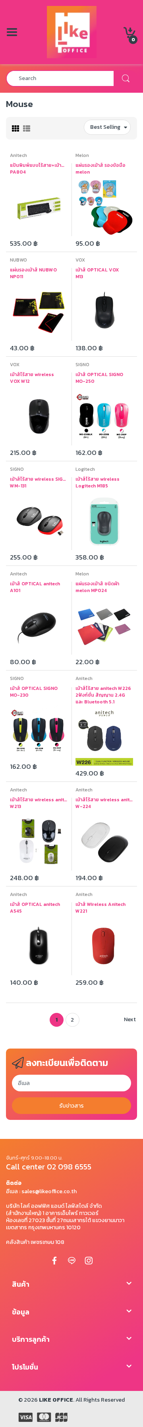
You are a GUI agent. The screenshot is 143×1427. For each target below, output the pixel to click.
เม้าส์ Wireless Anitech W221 (100, 908)
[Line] (71, 1260)
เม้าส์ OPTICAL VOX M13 (97, 273)
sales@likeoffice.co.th (49, 1191)
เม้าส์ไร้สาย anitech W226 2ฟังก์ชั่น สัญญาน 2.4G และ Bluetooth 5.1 (103, 695)
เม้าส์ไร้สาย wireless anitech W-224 (104, 803)
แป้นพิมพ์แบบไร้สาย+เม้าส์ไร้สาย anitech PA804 (39, 169)
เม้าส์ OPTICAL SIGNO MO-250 (99, 378)
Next (130, 1019)
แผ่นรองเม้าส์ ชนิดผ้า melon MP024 (97, 587)
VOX (80, 260)
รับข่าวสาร (71, 1106)
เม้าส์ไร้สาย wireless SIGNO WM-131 (39, 482)
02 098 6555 (69, 1167)
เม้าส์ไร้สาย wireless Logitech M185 (97, 482)
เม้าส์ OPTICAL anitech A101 (35, 587)
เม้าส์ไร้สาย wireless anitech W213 (39, 803)
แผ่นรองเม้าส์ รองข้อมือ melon (100, 169)
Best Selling (105, 127)
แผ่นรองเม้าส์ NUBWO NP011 (33, 273)
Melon (82, 155)
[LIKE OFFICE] (72, 31)
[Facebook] (54, 1260)
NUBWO (18, 260)
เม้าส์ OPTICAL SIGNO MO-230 (34, 692)
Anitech (18, 155)
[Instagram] (89, 1260)
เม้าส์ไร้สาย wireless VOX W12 (32, 378)
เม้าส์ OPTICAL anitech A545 (35, 908)
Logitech (85, 469)
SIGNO (82, 364)
